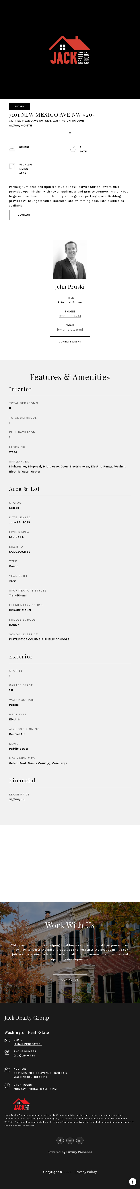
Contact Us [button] (70, 979)
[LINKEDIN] (79, 1140)
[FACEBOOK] (60, 1140)
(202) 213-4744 (70, 316)
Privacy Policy (86, 1172)
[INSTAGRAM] (70, 1140)
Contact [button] (24, 214)
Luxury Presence (79, 1152)
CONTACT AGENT (70, 341)
